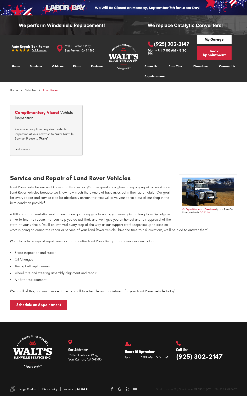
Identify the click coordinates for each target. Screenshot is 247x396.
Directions (200, 66)
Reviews (97, 66)
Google (120, 389)
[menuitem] (16, 67)
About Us (150, 66)
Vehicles (57, 66)
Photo (77, 66)
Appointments (154, 76)
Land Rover (50, 90)
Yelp (127, 389)
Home (16, 66)
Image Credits (27, 389)
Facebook (112, 389)
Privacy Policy (49, 389)
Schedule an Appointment (38, 304)
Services (36, 66)
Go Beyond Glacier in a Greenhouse (199, 209)
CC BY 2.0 (205, 212)
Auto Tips (175, 66)
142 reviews (39, 50)
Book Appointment (214, 53)
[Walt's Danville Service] (123, 57)
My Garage (214, 39)
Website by (75, 389)
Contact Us (227, 66)
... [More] (41, 138)
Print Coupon (22, 149)
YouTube (135, 389)
